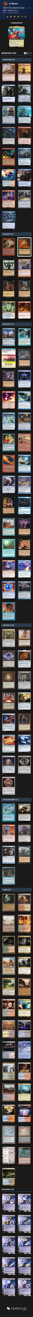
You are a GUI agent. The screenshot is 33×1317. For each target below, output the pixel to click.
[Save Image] (7, 16)
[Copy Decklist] (11, 16)
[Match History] (22, 16)
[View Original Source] (25, 16)
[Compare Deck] (18, 16)
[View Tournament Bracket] (29, 8)
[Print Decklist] (14, 16)
